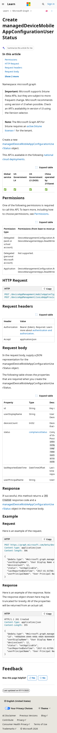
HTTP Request (12, 63)
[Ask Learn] (46, 11)
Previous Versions (29, 715)
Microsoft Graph (20, 10)
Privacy (20, 719)
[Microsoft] (29, 4)
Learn (6, 10)
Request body (12, 71)
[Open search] (43, 4)
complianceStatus (38, 432)
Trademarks (8, 728)
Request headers (13, 67)
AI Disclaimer (9, 715)
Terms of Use (40, 724)
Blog (43, 715)
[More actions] (52, 11)
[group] (28, 181)
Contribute (7, 719)
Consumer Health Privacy (15, 724)
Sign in (51, 3)
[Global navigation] (3, 4)
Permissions (11, 59)
